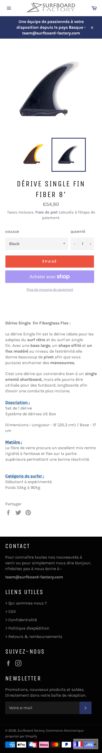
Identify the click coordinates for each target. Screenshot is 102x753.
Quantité (78, 232)
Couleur (12, 232)
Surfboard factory (31, 730)
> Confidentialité (21, 619)
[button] (85, 744)
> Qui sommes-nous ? (26, 603)
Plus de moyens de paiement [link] (49, 289)
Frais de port (46, 212)
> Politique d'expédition (27, 628)
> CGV (10, 611)
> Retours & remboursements (33, 636)
